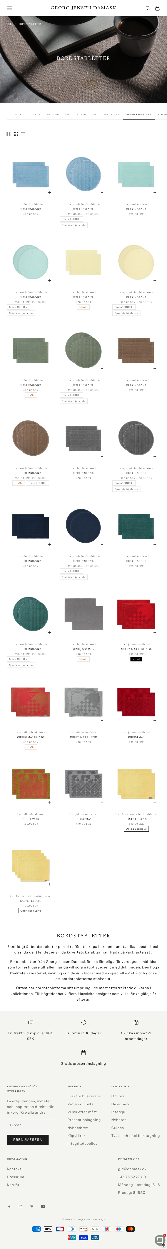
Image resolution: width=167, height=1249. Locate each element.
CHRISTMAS (136, 737)
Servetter (111, 114)
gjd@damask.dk (132, 1169)
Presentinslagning (84, 1120)
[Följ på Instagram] (20, 1206)
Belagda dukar (58, 114)
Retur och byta (80, 1104)
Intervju (118, 1112)
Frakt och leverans (84, 1096)
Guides (117, 1128)
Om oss (118, 1096)
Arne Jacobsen (83, 649)
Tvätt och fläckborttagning (135, 1135)
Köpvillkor (76, 1135)
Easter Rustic (136, 818)
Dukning (17, 114)
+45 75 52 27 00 (132, 1177)
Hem (9, 24)
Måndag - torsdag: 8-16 (139, 1185)
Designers (120, 1104)
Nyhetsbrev (77, 1128)
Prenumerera (27, 1140)
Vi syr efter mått (82, 1112)
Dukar (35, 114)
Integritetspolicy (82, 1143)
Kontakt (14, 1169)
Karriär (13, 1185)
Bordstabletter (30, 24)
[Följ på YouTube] (43, 1206)
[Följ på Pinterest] (32, 1206)
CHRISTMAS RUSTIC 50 (136, 649)
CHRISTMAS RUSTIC (30, 737)
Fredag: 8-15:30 (131, 1192)
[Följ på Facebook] (9, 1206)
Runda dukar (87, 114)
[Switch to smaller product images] (16, 134)
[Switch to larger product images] (8, 134)
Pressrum (15, 1177)
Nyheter (118, 1120)
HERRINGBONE (30, 209)
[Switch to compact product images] (23, 134)
